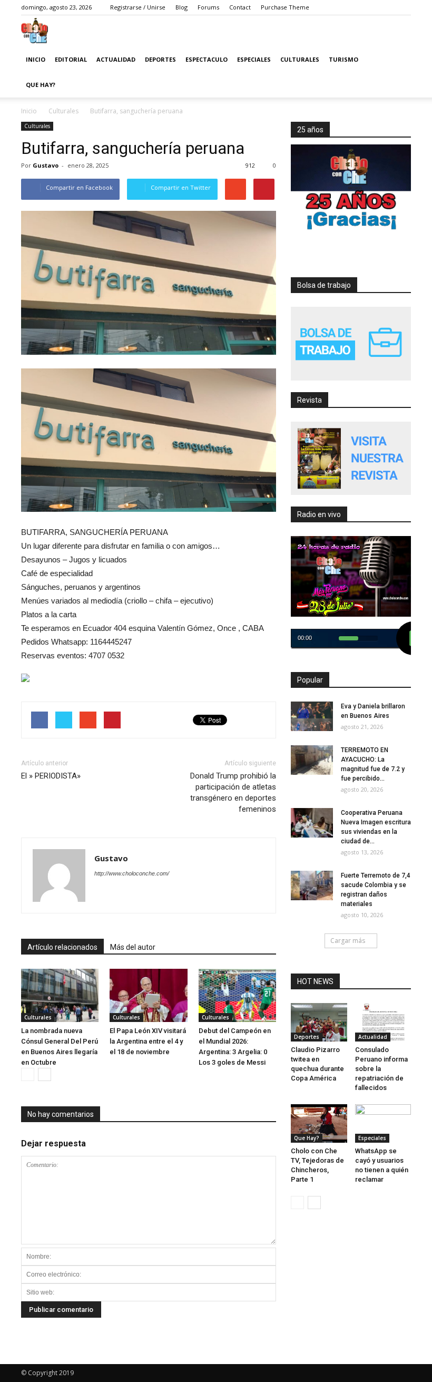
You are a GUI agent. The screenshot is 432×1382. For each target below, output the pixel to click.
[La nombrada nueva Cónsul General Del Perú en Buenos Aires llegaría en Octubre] (60, 995)
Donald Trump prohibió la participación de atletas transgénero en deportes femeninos (233, 792)
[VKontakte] (387, 7)
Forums (208, 7)
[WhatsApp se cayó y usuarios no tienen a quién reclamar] (383, 1120)
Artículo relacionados (62, 947)
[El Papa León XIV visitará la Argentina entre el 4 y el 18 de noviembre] (148, 995)
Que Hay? (40, 85)
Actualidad (115, 59)
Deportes (160, 59)
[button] (398, 85)
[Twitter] (356, 7)
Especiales (254, 59)
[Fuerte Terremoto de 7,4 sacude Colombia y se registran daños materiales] (312, 885)
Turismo (343, 59)
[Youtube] (403, 7)
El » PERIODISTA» (51, 776)
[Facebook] (340, 7)
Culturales (299, 59)
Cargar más (347, 940)
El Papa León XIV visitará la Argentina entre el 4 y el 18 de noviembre (148, 1041)
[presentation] (148, 678)
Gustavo (45, 165)
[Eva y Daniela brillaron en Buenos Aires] (312, 716)
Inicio (35, 59)
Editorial (71, 59)
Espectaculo (206, 59)
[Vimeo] (371, 7)
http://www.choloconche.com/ (131, 873)
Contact (240, 7)
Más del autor (132, 947)
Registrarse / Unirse (137, 7)
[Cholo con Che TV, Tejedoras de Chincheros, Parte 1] (319, 1123)
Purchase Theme (285, 7)
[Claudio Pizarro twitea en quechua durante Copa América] (319, 1031)
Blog (181, 7)
